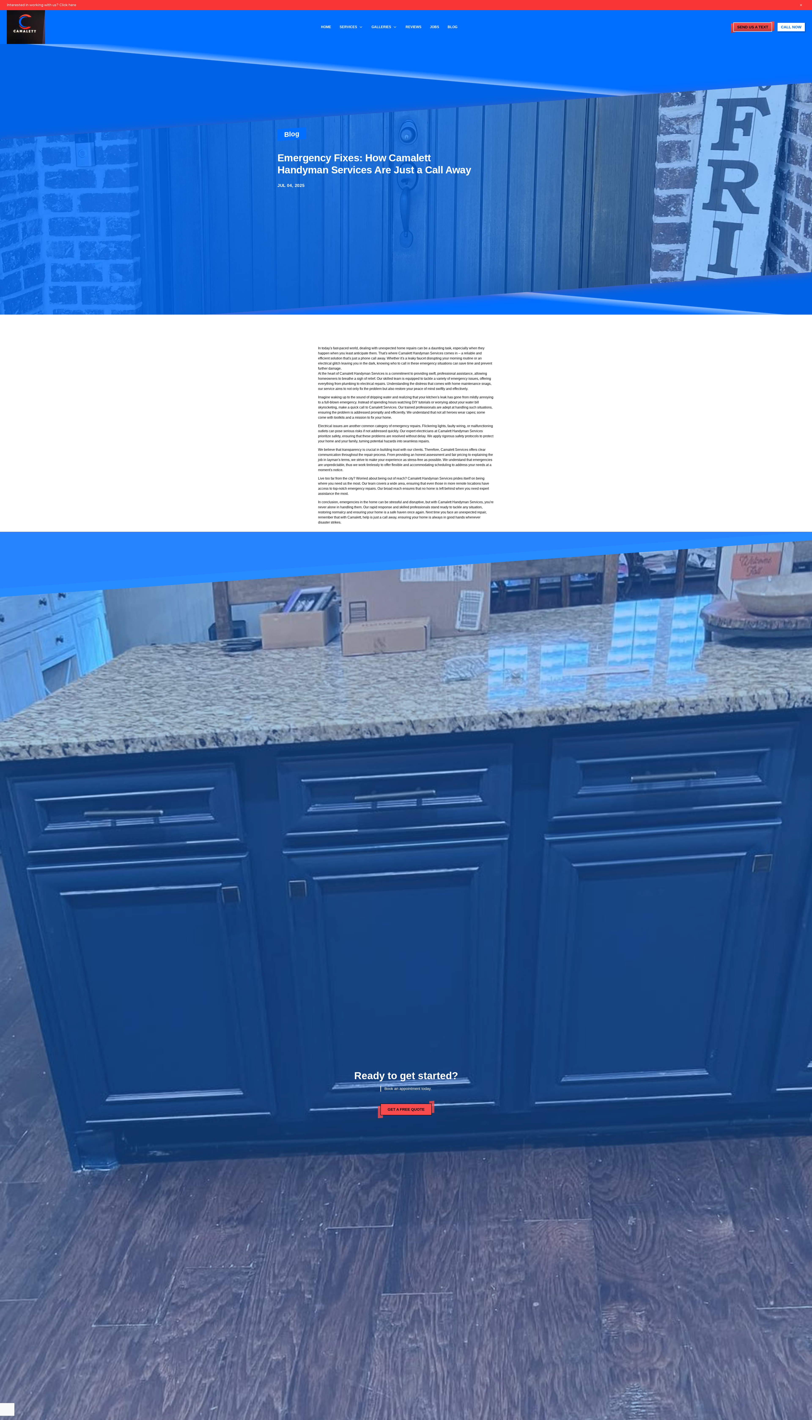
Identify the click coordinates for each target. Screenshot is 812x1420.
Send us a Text (752, 27)
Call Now (791, 27)
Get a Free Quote (406, 1109)
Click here (67, 5)
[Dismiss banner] (801, 5)
